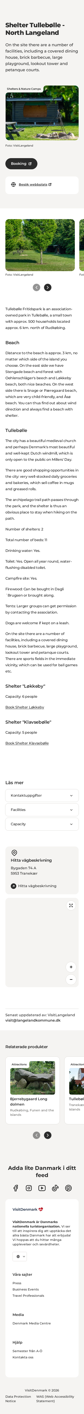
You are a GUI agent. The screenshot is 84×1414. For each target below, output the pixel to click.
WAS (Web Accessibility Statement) (55, 1399)
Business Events (26, 1289)
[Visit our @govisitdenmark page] (55, 1188)
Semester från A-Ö (27, 1351)
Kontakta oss (23, 1357)
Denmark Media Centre (32, 1323)
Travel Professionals (28, 1296)
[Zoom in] (71, 967)
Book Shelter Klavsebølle (27, 743)
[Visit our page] (29, 1188)
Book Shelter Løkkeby (24, 707)
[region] (42, 942)
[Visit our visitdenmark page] (42, 1188)
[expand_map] (71, 905)
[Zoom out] (71, 979)
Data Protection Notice (18, 1399)
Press (17, 1283)
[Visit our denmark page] (15, 1188)
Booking (18, 163)
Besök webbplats (33, 184)
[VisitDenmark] (28, 1209)
